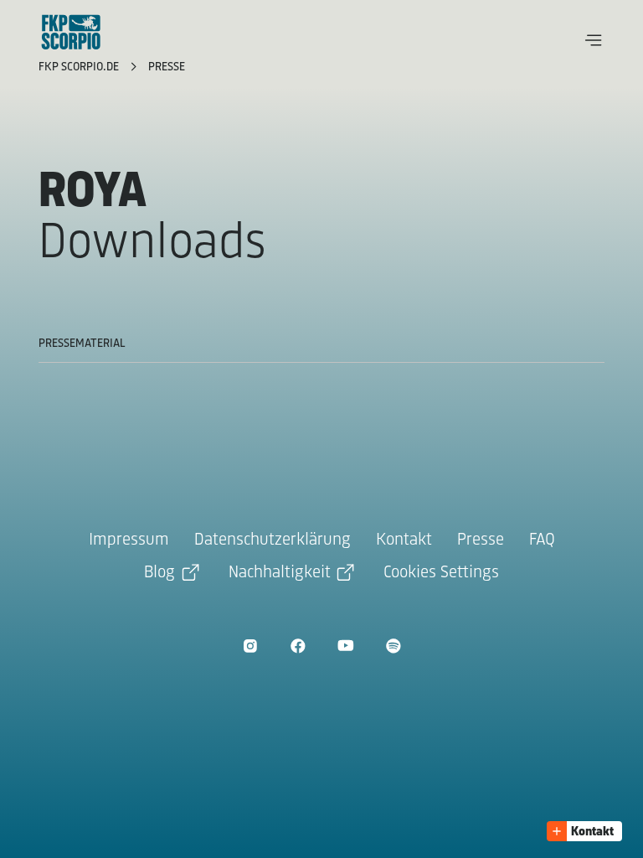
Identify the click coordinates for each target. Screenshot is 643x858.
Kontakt (404, 540)
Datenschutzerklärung (272, 540)
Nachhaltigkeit (280, 572)
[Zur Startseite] (71, 32)
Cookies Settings (441, 572)
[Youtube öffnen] (345, 645)
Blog (159, 572)
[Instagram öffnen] (250, 645)
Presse (166, 67)
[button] (593, 40)
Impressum (129, 540)
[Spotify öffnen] (393, 645)
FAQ (542, 540)
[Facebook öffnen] (297, 645)
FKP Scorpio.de (80, 67)
